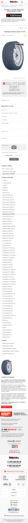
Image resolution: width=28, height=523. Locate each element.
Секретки (5, 479)
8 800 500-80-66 (14, 465)
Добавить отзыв (7, 406)
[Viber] (16, 510)
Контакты (14, 492)
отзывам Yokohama (1, 9)
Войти (14, 489)
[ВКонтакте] (9, 510)
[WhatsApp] (18, 510)
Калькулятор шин (20, 479)
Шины (4, 476)
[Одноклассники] (12, 510)
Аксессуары (22, 476)
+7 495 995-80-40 (14, 462)
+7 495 (8, 430)
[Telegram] (14, 510)
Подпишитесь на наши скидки (15, 471)
